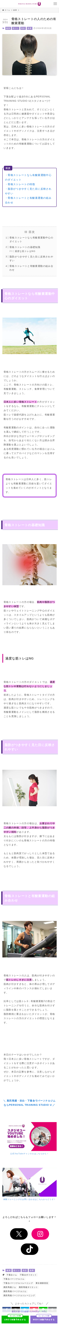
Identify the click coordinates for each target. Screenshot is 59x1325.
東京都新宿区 (42, 1283)
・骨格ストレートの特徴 (20, 184)
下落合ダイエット (28, 1275)
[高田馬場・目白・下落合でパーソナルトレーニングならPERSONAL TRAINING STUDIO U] (29, 4)
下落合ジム (11, 1275)
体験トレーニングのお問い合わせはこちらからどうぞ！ (29, 1199)
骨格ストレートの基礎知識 (24, 247)
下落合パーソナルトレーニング (18, 1283)
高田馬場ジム (9, 1287)
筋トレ (16, 28)
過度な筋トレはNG (25, 251)
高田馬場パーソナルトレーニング (19, 1295)
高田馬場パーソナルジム (15, 1291)
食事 (29, 28)
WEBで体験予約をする (44, 1319)
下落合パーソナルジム (14, 1279)
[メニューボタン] (55, 4)
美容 (23, 28)
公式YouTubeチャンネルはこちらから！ (29, 1154)
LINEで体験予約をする (15, 1319)
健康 (8, 28)
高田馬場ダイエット (28, 1287)
